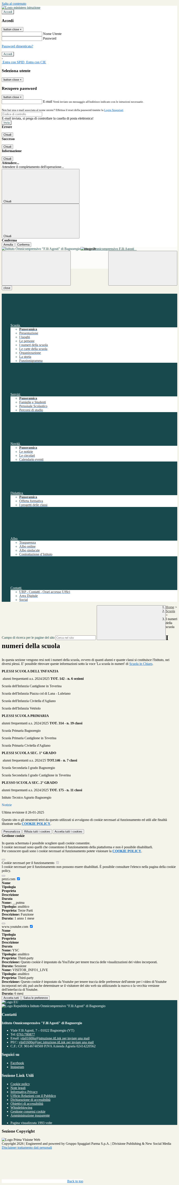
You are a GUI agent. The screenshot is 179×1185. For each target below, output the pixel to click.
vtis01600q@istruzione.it (55, 1038)
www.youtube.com (15, 926)
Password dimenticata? (17, 46)
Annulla (8, 244)
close (6, 288)
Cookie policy (20, 1084)
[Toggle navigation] (36, 268)
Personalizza (11, 831)
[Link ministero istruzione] (21, 7)
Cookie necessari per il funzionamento (28, 863)
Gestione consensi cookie (27, 1111)
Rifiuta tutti (37, 831)
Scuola (170, 611)
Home (170, 607)
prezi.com (9, 879)
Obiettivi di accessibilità (26, 1103)
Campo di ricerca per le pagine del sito (28, 637)
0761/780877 (26, 1034)
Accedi (7, 12)
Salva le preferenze (35, 997)
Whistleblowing (21, 1107)
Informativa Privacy (24, 1092)
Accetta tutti (68, 831)
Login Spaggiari (113, 110)
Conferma (23, 244)
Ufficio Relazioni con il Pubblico (33, 1096)
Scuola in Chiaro (140, 664)
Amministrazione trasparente (30, 1115)
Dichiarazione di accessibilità (30, 1100)
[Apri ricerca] (142, 268)
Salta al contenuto (14, 3)
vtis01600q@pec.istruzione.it (56, 1042)
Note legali (18, 1088)
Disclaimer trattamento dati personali (27, 1147)
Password (49, 38)
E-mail (47, 101)
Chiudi (7, 134)
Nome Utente (52, 34)
